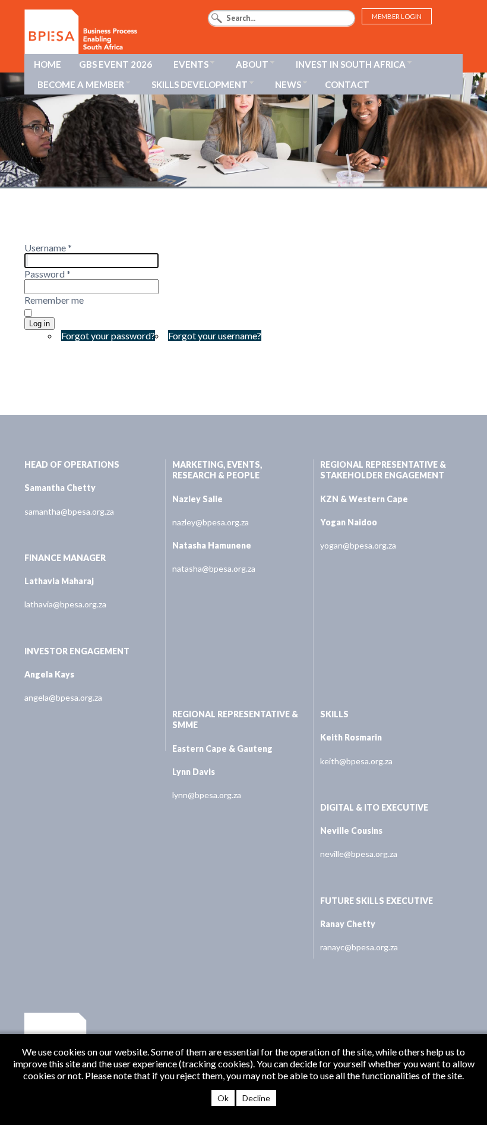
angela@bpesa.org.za (63, 697)
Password (47, 273)
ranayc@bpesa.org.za (359, 947)
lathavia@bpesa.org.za (65, 604)
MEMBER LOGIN (397, 16)
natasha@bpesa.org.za (213, 568)
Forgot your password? (108, 335)
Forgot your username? (214, 335)
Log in (39, 323)
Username (48, 247)
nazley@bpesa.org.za (210, 522)
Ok (223, 1098)
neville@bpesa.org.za (358, 854)
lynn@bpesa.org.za (206, 795)
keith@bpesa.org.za (356, 761)
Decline (256, 1098)
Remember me (54, 299)
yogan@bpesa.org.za (358, 545)
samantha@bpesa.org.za (69, 511)
